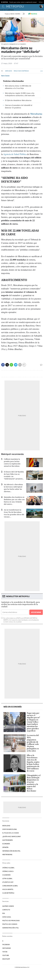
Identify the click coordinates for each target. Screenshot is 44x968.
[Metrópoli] (22, 6)
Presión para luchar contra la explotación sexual (23, 2)
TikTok (4, 952)
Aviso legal (6, 917)
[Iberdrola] (32, 13)
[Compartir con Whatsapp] (11, 365)
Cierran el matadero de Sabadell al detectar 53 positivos (18, 106)
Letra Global (7, 879)
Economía (6, 844)
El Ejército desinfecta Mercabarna (18, 100)
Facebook (6, 945)
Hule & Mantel (7, 889)
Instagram (6, 948)
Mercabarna (36, 113)
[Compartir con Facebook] (3, 365)
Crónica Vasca (7, 871)
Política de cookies (9, 924)
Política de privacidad (11, 921)
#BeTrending (7, 855)
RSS (3, 913)
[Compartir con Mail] (20, 365)
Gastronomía (7, 840)
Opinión (5, 847)
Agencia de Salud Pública (14, 154)
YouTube (5, 955)
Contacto (6, 910)
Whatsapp (6, 959)
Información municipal (11, 851)
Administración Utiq (10, 928)
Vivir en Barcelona (9, 829)
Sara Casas (5, 76)
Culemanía (6, 875)
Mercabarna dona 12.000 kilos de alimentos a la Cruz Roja (18, 87)
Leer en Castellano (7, 10)
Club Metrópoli (8, 893)
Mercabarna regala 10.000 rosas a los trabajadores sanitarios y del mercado (20, 94)
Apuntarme (36, 612)
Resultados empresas (21, 71)
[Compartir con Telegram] (15, 365)
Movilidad (6, 826)
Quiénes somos (8, 906)
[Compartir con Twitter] (7, 365)
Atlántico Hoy (7, 882)
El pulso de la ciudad (10, 833)
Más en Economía (13, 707)
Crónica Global (8, 868)
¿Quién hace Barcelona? (11, 836)
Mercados (8, 71)
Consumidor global (10, 886)
